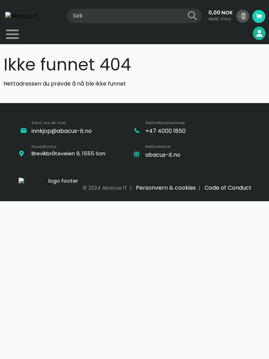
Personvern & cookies (166, 188)
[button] (243, 16)
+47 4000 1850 (165, 131)
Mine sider (235, 33)
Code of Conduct (228, 188)
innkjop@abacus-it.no (62, 131)
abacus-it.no (162, 155)
